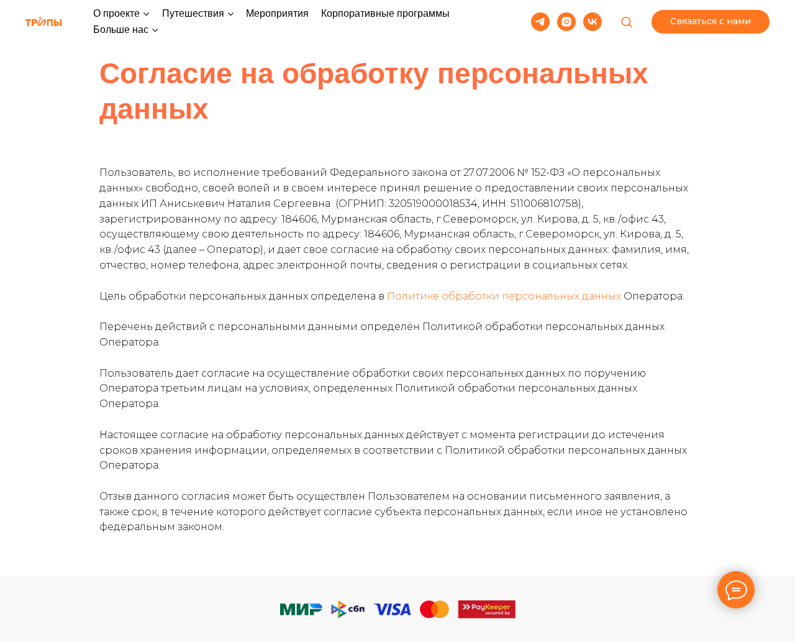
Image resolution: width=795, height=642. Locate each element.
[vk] (592, 21)
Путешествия (193, 14)
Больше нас (120, 30)
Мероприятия (277, 14)
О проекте (116, 14)
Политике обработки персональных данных (504, 296)
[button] (626, 21)
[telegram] (540, 21)
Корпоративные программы (385, 14)
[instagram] (566, 21)
